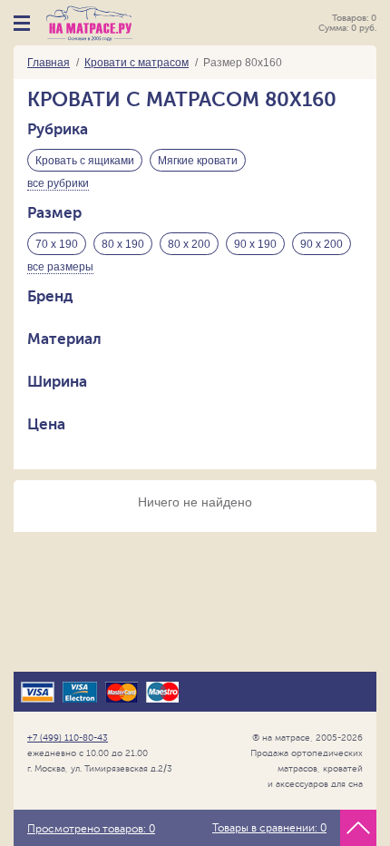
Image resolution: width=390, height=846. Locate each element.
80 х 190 (123, 244)
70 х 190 (56, 244)
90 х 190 (255, 244)
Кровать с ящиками (84, 160)
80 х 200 (189, 244)
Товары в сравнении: (269, 827)
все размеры (60, 267)
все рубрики (58, 183)
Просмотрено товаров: (91, 828)
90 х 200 (321, 244)
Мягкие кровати (198, 160)
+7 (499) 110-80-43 (67, 738)
